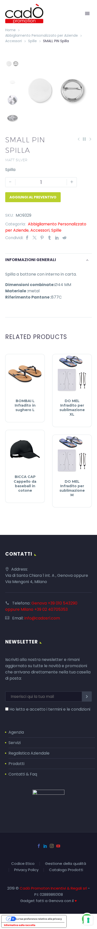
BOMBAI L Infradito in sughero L (25, 405)
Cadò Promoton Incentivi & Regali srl (54, 888)
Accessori (13, 40)
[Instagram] (52, 846)
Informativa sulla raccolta (19, 925)
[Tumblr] (49, 238)
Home (10, 29)
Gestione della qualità (65, 864)
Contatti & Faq (22, 774)
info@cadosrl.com (42, 618)
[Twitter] (34, 238)
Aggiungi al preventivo (32, 197)
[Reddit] (64, 238)
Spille (32, 40)
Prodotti (16, 764)
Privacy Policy (26, 870)
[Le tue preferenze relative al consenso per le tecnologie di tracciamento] (88, 920)
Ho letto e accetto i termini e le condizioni (49, 709)
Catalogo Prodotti (66, 870)
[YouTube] (58, 846)
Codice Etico (23, 864)
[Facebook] (27, 238)
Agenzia (16, 732)
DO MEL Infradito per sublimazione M (72, 488)
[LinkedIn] (57, 238)
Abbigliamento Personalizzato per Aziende (41, 35)
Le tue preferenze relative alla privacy (39, 918)
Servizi (14, 743)
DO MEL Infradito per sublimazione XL (72, 408)
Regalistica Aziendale (28, 753)
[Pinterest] (42, 238)
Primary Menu (87, 13)
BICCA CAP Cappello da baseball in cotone (25, 483)
